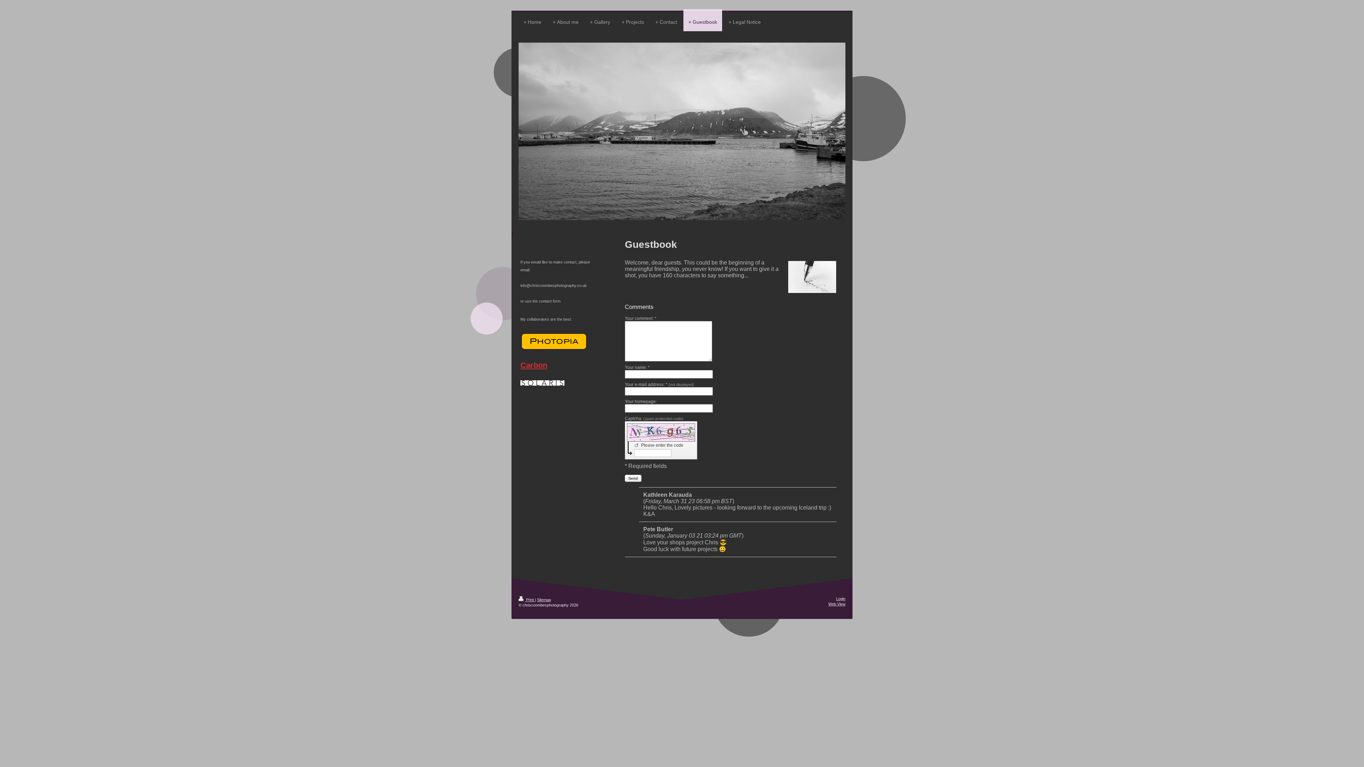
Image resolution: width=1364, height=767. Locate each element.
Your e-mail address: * (659, 384)
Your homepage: (641, 401)
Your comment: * (640, 318)
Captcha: (654, 418)
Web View (836, 604)
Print (530, 600)
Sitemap (544, 600)
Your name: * (637, 367)
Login (840, 599)
